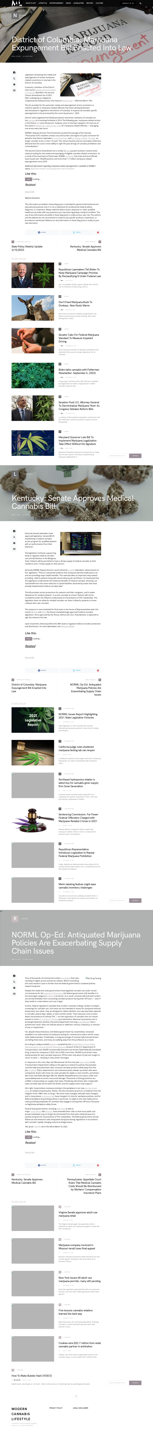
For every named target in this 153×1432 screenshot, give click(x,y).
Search (135, 456)
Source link (29, 191)
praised (71, 570)
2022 (44, 612)
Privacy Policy (56, 1408)
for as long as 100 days (48, 1019)
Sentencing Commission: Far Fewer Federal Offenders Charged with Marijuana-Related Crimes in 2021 (78, 818)
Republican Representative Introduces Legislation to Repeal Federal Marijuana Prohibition (76, 853)
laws (68, 151)
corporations (36, 1111)
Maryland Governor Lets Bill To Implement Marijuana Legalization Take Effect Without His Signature (78, 441)
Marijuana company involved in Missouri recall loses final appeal (77, 1247)
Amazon (48, 1111)
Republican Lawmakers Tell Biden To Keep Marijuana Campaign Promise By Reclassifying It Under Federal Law (80, 273)
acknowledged (84, 1022)
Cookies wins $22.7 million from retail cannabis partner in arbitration (80, 1345)
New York (61, 1109)
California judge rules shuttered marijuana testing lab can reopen (77, 748)
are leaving (65, 978)
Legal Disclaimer (80, 1408)
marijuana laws (48, 1096)
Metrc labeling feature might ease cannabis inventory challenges (77, 886)
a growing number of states (83, 138)
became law (67, 100)
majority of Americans (53, 993)
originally (37, 1126)
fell (38, 123)
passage (31, 120)
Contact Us (126, 3)
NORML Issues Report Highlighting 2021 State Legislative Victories (78, 716)
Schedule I (50, 996)
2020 (36, 612)
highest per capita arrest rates (48, 125)
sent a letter (85, 1062)
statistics (53, 1044)
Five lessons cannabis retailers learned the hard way (76, 1312)
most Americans (60, 138)
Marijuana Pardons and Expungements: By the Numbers (52, 168)
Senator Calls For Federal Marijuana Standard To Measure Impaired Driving (79, 338)
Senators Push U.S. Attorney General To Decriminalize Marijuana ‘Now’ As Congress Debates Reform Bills (79, 406)
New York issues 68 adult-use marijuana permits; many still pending (80, 1279)
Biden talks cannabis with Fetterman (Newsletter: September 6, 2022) (79, 371)
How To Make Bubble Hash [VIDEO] (32, 1375)
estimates (69, 156)
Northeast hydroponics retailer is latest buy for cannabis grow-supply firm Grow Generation (78, 783)
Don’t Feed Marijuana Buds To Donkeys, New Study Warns (75, 304)
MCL (62, 280)
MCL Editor (17, 1380)
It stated (32, 1070)
